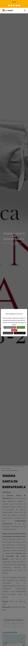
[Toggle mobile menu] (25, 10)
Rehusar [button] (14, 330)
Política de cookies (20, 333)
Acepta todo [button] (21, 327)
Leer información (8, 333)
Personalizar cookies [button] (9, 327)
